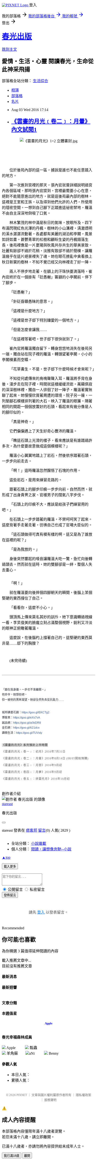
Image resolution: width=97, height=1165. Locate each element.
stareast (7, 804)
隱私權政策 (83, 1095)
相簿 (15, 90)
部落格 (17, 96)
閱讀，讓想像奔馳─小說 (51, 849)
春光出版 (17, 36)
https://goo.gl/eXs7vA (26, 717)
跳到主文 (9, 49)
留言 (42, 830)
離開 (27, 1155)
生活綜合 (40, 81)
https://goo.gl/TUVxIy (29, 732)
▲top (6, 857)
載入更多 (10, 866)
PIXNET (21, 1095)
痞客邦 (31, 830)
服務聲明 (50, 1100)
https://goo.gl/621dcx (26, 727)
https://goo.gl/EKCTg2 (35, 712)
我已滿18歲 (11, 1155)
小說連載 (38, 844)
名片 (15, 102)
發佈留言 (10, 895)
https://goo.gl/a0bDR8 (27, 722)
